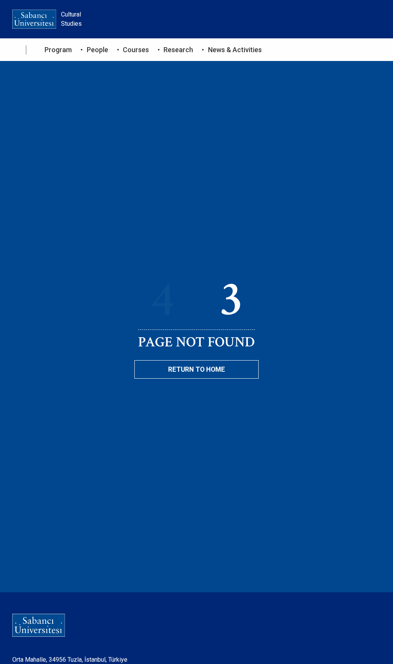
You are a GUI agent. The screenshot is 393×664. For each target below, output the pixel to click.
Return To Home (196, 369)
